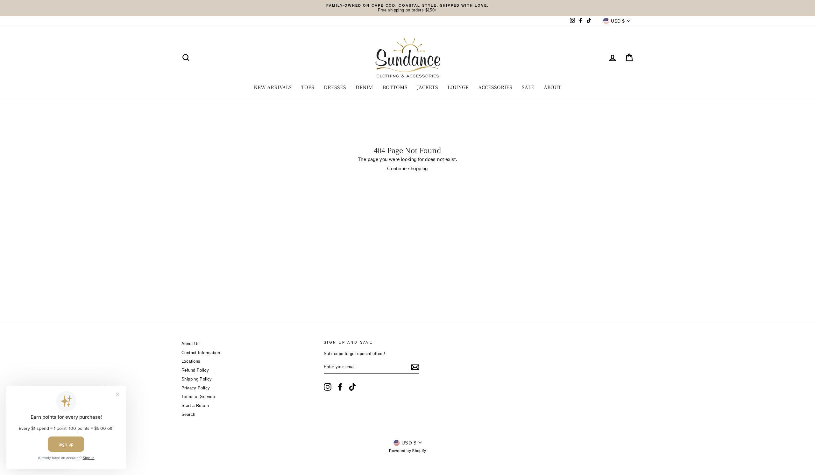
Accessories (495, 87)
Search (188, 414)
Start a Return (195, 405)
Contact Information (200, 352)
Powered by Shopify (407, 451)
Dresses (335, 87)
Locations (190, 361)
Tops (307, 87)
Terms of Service (198, 396)
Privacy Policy (195, 388)
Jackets (427, 87)
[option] (407, 8)
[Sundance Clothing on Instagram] (327, 387)
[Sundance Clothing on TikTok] (352, 387)
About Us (190, 343)
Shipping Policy (196, 379)
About (552, 87)
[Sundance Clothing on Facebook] (340, 387)
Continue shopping (407, 168)
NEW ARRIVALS (273, 87)
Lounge (458, 87)
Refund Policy (195, 370)
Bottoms (395, 87)
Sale (528, 87)
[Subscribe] (415, 367)
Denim (364, 87)
